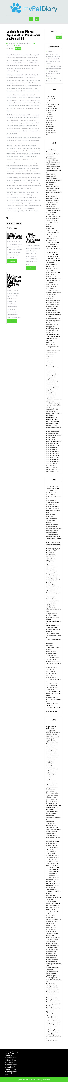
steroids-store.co (51, 615)
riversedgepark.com (52, 745)
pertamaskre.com (51, 178)
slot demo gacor (51, 120)
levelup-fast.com (51, 851)
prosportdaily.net (51, 931)
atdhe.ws (49, 631)
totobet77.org (50, 439)
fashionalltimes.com (52, 998)
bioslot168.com (51, 1034)
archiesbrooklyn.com (52, 601)
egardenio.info (50, 361)
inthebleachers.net (51, 687)
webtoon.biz (50, 266)
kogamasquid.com (52, 697)
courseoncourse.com (52, 168)
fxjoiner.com (50, 1012)
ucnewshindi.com (51, 190)
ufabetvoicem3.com (52, 877)
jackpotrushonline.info (53, 188)
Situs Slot (18, 48)
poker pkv (49, 100)
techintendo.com (51, 801)
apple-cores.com (51, 677)
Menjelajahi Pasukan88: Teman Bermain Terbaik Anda (53, 54)
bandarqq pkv (50, 96)
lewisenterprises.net (52, 773)
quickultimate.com (52, 409)
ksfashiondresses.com (53, 337)
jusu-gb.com (50, 156)
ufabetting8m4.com (52, 867)
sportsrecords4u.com (52, 863)
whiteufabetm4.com (52, 885)
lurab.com (49, 1028)
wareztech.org (50, 206)
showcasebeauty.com (53, 537)
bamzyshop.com (51, 955)
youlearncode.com (52, 787)
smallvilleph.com (51, 571)
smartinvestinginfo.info (53, 903)
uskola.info (49, 913)
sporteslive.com (51, 276)
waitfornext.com (51, 917)
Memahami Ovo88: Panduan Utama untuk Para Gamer (53, 73)
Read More (11, 260)
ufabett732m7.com (52, 939)
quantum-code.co (51, 921)
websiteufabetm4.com (53, 883)
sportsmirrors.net (51, 286)
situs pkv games (51, 132)
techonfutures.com (52, 960)
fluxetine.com (50, 645)
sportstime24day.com (53, 274)
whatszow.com (51, 797)
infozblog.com (50, 605)
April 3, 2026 (11, 43)
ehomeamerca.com (52, 799)
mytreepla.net (50, 853)
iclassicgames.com (52, 236)
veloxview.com (50, 465)
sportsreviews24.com (52, 304)
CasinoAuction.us (51, 653)
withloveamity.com (52, 785)
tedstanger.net (50, 909)
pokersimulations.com (53, 855)
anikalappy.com (51, 887)
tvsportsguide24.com (52, 302)
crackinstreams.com (52, 841)
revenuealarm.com (52, 1026)
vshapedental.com (52, 972)
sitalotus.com (50, 343)
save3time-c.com (51, 518)
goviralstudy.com (51, 673)
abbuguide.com (51, 791)
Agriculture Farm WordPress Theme (29, 1080)
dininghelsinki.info (51, 889)
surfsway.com (50, 809)
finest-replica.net (51, 927)
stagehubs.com (51, 727)
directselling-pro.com (52, 1024)
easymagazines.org (52, 381)
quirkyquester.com (51, 411)
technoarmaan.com (52, 1002)
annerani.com (50, 557)
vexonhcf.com (50, 520)
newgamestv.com (51, 282)
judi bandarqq (50, 98)
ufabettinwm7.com (52, 449)
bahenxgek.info (51, 176)
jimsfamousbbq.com (52, 486)
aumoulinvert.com (51, 659)
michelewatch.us (51, 504)
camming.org (50, 739)
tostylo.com (50, 226)
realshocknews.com (52, 331)
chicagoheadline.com (52, 737)
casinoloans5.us (51, 651)
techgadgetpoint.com (53, 300)
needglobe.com (51, 393)
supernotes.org (50, 345)
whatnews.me (50, 923)
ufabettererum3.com (52, 443)
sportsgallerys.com (52, 284)
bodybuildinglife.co (52, 324)
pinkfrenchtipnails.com (53, 280)
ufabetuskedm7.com (52, 457)
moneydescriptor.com (53, 258)
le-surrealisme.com (52, 535)
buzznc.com (50, 1010)
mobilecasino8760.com (53, 647)
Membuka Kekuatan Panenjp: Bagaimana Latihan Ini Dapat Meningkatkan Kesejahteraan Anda (14, 281)
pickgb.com (49, 333)
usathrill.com (50, 970)
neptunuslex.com (51, 500)
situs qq (48, 112)
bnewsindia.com (51, 951)
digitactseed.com (51, 813)
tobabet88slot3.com (52, 433)
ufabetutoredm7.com (52, 461)
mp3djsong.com (51, 494)
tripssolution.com (51, 825)
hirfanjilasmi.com (51, 383)
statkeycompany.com (53, 543)
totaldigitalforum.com (53, 1000)
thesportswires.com (52, 268)
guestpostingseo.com (53, 162)
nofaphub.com (50, 751)
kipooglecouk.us (51, 655)
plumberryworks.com (52, 403)
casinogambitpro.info (52, 164)
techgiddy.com (50, 184)
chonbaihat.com (51, 607)
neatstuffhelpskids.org (53, 579)
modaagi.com (50, 569)
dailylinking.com (51, 777)
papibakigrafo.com (52, 667)
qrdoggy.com (50, 327)
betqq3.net (49, 649)
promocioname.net (52, 589)
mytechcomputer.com (53, 1032)
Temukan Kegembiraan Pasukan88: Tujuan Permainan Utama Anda (33, 238)
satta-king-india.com (52, 827)
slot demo (49, 116)
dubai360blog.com (52, 306)
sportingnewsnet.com (53, 272)
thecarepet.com (51, 158)
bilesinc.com (50, 565)
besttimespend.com (52, 375)
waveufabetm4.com (52, 879)
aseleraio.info (50, 357)
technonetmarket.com (53, 907)
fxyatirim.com (50, 789)
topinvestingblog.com (53, 549)
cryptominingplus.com (53, 244)
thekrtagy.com (50, 984)
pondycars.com (51, 957)
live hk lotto (49, 114)
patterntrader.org (51, 339)
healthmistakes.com (52, 335)
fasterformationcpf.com (53, 216)
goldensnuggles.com (52, 218)
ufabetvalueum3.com (52, 871)
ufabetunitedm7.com (52, 455)
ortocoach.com (51, 395)
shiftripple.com (50, 415)
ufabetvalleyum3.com (53, 463)
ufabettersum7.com (52, 447)
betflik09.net (50, 763)
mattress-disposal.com (53, 318)
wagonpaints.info (51, 915)
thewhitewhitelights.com (53, 629)
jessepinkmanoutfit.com (53, 210)
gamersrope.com (51, 196)
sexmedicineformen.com (53, 413)
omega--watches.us (52, 506)
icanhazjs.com (50, 669)
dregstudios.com (51, 577)
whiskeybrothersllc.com (53, 469)
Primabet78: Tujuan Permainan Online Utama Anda (14, 236)
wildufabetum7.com (52, 471)
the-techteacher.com (52, 992)
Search (54, 31)
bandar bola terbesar (52, 104)
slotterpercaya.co (51, 417)
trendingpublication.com (53, 441)
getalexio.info (50, 365)
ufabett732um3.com (52, 911)
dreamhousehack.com (53, 990)
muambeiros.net (51, 603)
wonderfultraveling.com (53, 587)
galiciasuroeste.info (52, 573)
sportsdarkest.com (52, 264)
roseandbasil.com (51, 627)
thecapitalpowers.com (53, 431)
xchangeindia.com (51, 986)
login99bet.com (51, 731)
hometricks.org (50, 385)
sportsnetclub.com (52, 230)
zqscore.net (49, 355)
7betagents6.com (51, 835)
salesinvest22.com (52, 933)
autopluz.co (50, 516)
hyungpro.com (50, 270)
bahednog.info (50, 174)
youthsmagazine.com (53, 260)
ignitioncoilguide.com (52, 1030)
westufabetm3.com (52, 467)
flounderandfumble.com (53, 897)
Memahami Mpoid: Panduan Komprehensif (53, 80)
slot (11, 218)
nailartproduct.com (52, 811)
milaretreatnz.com (51, 567)
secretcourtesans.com (53, 733)
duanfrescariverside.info (53, 891)
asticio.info (49, 359)
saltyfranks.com (51, 555)
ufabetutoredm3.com (52, 459)
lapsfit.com (49, 849)
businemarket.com (52, 254)
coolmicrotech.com (52, 988)
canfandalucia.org (51, 974)
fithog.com (49, 619)
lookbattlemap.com (52, 220)
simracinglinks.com (52, 531)
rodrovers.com (50, 823)
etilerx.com (49, 893)
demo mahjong (51, 110)
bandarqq (8, 1052)
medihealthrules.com (52, 968)
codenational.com (51, 1018)
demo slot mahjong (52, 108)
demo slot (49, 118)
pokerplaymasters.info (53, 166)
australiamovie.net (51, 490)
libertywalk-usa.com (52, 488)
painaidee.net (50, 262)
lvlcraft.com (50, 815)
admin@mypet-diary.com (25, 43)
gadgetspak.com (51, 843)
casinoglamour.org (52, 703)
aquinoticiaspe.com (52, 246)
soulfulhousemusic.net (53, 423)
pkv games (49, 128)
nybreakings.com (51, 978)
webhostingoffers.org (52, 795)
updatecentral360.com (53, 351)
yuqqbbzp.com (51, 833)
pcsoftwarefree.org (52, 775)
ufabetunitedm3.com (52, 453)
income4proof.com (52, 757)
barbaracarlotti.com (52, 683)
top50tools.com (51, 551)
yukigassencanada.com (53, 829)
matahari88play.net (52, 256)
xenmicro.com (50, 767)
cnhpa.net (49, 341)
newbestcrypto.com (52, 232)
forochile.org (50, 583)
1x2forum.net (50, 729)
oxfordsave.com (51, 234)
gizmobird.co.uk (51, 492)
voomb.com (50, 298)
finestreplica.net (51, 895)
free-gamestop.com (52, 200)
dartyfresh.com (51, 771)
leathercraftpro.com (52, 387)
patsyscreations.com (52, 755)
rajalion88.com (50, 741)
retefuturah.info (51, 901)
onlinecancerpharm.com (53, 314)
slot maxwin (8, 1062)
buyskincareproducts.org (53, 691)
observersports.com (52, 242)
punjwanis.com (50, 150)
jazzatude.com (50, 559)
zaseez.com (50, 747)
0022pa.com (50, 561)
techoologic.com (51, 962)
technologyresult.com (53, 793)
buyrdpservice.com (52, 222)
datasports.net (50, 288)
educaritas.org (50, 759)
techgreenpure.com (52, 803)
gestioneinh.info (51, 929)
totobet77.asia (50, 437)
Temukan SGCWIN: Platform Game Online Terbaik (53, 61)
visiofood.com (50, 941)
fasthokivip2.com (51, 240)
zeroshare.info (50, 563)
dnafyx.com (50, 779)
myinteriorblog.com (52, 949)
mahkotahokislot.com (53, 312)
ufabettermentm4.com (53, 445)
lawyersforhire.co (51, 252)
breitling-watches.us (52, 508)
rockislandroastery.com (53, 1022)
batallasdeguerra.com (53, 575)
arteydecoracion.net (52, 617)
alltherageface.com (52, 1016)
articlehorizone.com (52, 831)
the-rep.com (50, 553)
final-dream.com (51, 925)
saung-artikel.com (51, 238)
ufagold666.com (51, 947)
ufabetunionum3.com (52, 869)
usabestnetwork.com (52, 208)
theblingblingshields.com (54, 278)
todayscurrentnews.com (53, 435)
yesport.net (49, 224)
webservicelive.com (52, 1040)
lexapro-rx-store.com (52, 689)
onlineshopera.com (52, 769)
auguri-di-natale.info (52, 502)
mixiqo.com (49, 391)
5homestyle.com (51, 711)
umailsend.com (51, 212)
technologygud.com (52, 329)
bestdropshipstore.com (53, 805)
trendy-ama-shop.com (53, 937)
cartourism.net (50, 675)
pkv (47, 134)
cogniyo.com (50, 379)
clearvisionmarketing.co (53, 919)
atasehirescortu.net (52, 290)
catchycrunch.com (52, 749)
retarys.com (50, 214)
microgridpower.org (52, 389)
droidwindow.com (51, 943)
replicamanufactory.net (53, 857)
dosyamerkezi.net (51, 533)
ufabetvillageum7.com (53, 875)
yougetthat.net (50, 228)
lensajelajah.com (51, 761)
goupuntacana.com (52, 743)
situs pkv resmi (50, 130)
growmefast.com (51, 310)
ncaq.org (49, 765)
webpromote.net (51, 613)
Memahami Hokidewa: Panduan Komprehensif (53, 68)
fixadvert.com (50, 514)
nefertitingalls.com (52, 753)
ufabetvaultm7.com (52, 873)
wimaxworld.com (51, 591)
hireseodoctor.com (52, 847)
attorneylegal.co (51, 296)
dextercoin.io (50, 705)
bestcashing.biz (51, 597)
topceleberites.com (52, 865)
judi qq (48, 102)
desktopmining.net (52, 685)
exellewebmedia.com (52, 198)
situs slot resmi (50, 106)
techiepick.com (51, 953)
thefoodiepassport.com (53, 661)
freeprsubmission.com (53, 945)
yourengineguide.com (53, 976)
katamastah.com (51, 353)
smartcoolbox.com (52, 419)
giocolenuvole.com (52, 781)
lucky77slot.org (51, 308)
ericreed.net (49, 643)
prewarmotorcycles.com (53, 528)
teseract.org (50, 935)
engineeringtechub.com (53, 292)
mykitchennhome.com (53, 657)
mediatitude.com (51, 526)
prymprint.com (50, 371)
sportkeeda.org (51, 373)
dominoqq (11, 1053)
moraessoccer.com (52, 581)
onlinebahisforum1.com (53, 735)
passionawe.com (51, 397)
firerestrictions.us (51, 599)
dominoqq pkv (50, 126)
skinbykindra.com (51, 1014)
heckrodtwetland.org (52, 633)
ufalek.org (49, 316)
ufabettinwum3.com (52, 451)
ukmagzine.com (51, 204)
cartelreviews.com (51, 807)
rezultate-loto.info (51, 859)
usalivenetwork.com (52, 186)
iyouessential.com (51, 783)
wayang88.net (50, 881)
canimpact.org (50, 671)
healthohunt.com (51, 899)
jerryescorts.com (51, 294)
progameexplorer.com (53, 1020)
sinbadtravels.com (52, 202)
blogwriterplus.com (52, 160)
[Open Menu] (31, 19)
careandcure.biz (51, 377)
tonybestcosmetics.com (53, 1008)
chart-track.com (51, 585)
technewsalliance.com (53, 905)
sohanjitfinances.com (52, 421)
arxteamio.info (50, 363)
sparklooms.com (51, 425)
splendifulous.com (52, 861)
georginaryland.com (52, 625)
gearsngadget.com (52, 845)
